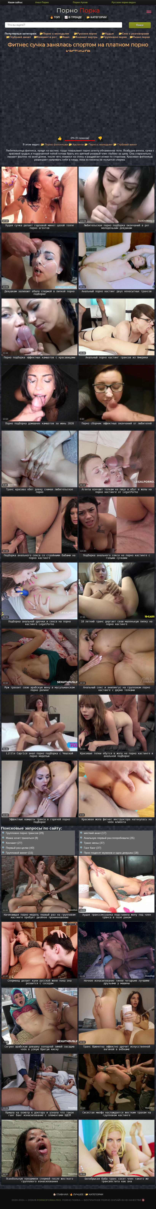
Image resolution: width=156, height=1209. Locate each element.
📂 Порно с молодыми (98, 144)
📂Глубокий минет (18, 36)
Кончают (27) (14, 842)
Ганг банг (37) (92, 847)
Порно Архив (80, 2)
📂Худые (108, 33)
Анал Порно (42, 2)
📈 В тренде (73, 17)
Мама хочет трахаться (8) (22, 837)
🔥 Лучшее (77, 1194)
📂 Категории (97, 17)
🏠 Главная (60, 1194)
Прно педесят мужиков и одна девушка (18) (111, 852)
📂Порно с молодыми (54, 33)
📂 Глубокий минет (125, 144)
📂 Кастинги (76, 144)
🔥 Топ (55, 17)
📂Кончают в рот (45, 36)
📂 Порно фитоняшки (54, 144)
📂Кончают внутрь (85, 36)
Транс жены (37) (94, 842)
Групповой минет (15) (19, 852)
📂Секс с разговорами (134, 33)
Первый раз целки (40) (20, 847)
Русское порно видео (124, 2)
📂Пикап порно (140, 36)
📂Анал (64, 36)
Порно (78, 10)
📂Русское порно (85, 33)
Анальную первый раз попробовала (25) (109, 837)
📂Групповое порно (113, 36)
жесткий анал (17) (95, 832)
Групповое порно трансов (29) (25, 832)
